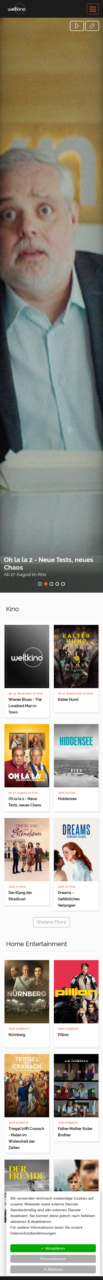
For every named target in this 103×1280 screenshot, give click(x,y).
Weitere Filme (51, 922)
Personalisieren (53, 1259)
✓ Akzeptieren (53, 1248)
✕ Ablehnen (53, 1269)
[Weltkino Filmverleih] (16, 8)
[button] (77, 26)
